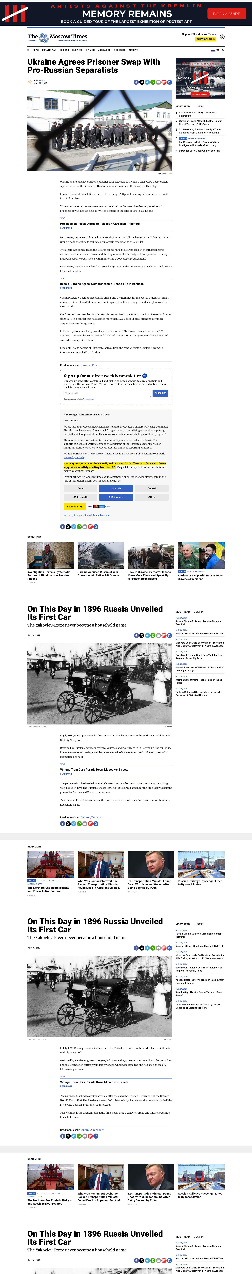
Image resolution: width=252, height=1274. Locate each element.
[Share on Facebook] (136, 82)
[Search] (223, 50)
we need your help (74, 457)
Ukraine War (49, 50)
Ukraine (85, 365)
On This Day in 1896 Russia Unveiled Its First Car (95, 613)
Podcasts (119, 50)
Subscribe (160, 393)
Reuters (41, 80)
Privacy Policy (88, 399)
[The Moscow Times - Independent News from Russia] (57, 37)
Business (77, 50)
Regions (64, 50)
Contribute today (206, 39)
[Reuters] (30, 82)
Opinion (90, 50)
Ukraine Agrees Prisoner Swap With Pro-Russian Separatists (93, 66)
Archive (133, 50)
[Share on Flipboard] (164, 82)
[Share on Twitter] (141, 82)
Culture (85, 817)
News (36, 50)
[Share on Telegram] (147, 82)
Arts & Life (104, 50)
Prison (96, 365)
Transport (97, 817)
